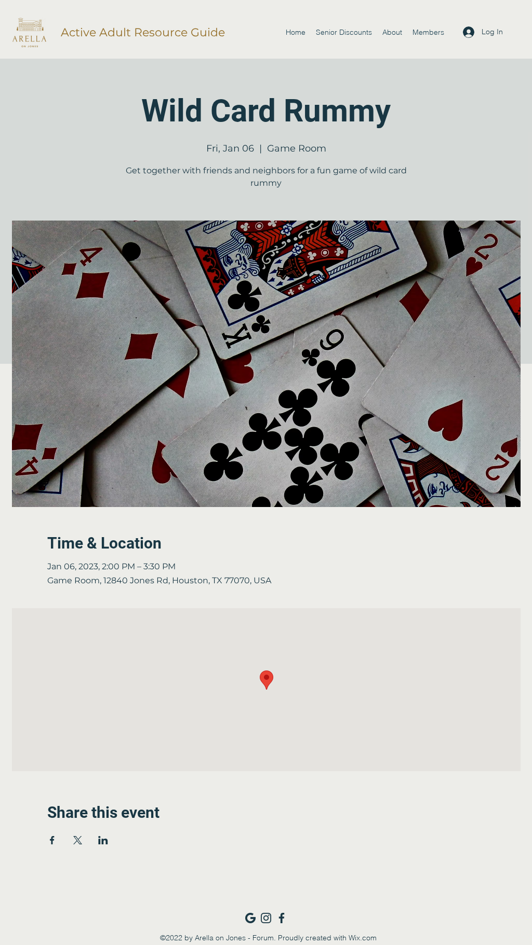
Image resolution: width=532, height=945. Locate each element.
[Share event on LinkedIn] (103, 840)
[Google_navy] (250, 918)
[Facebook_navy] (281, 918)
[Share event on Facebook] (52, 840)
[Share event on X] (78, 840)
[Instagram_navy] (266, 918)
